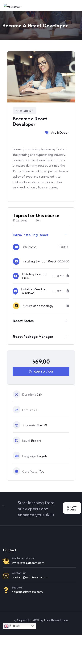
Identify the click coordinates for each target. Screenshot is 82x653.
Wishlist (26, 110)
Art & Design (60, 132)
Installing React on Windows (34, 291)
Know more (72, 508)
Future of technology (38, 306)
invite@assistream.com (28, 563)
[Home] (3, 508)
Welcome (30, 247)
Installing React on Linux (34, 276)
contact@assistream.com (29, 577)
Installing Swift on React (39, 261)
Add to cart (43, 371)
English (14, 625)
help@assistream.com (27, 592)
